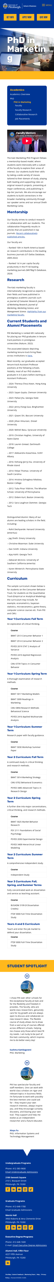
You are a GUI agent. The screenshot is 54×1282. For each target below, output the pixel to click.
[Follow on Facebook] (7, 1189)
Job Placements (22, 118)
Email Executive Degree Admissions (30, 1245)
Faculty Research (23, 110)
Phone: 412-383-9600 (15, 1168)
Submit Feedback (17, 1274)
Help (38, 1274)
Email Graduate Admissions (18, 1210)
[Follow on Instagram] (25, 1189)
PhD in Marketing (22, 102)
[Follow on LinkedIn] (13, 1189)
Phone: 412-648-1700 (15, 1206)
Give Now (43, 17)
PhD (12, 98)
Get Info (10, 17)
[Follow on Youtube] (19, 1189)
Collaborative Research (26, 114)
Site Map (8, 1274)
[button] (46, 5)
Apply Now (26, 17)
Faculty (18, 105)
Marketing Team (30, 1274)
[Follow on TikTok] (31, 1189)
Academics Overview (20, 94)
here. (30, 355)
